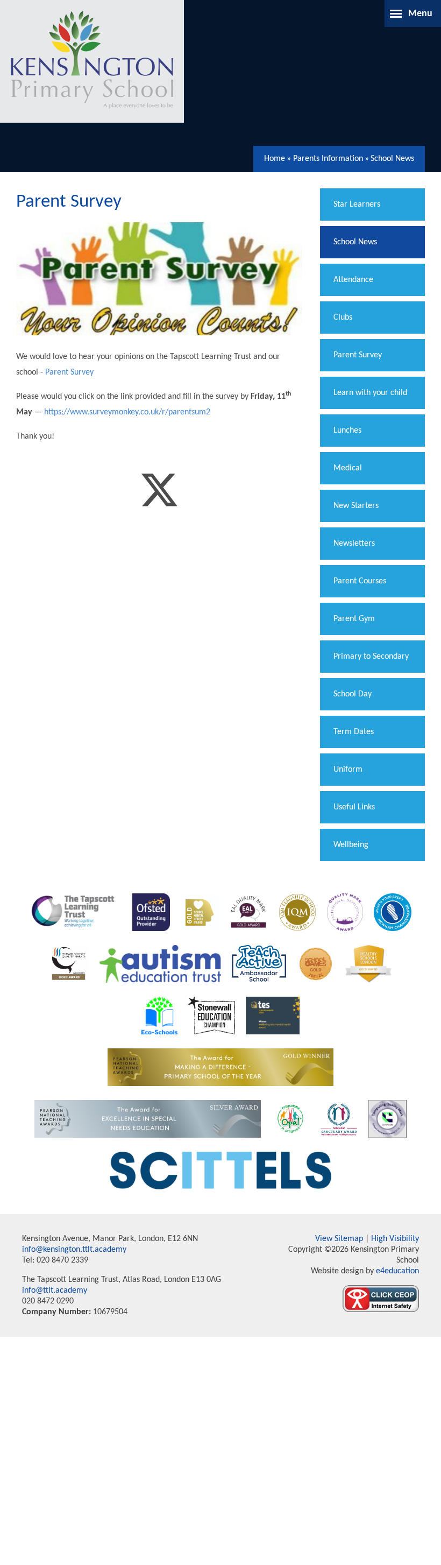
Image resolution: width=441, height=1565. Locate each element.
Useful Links (354, 807)
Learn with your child (370, 393)
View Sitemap (339, 1239)
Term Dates (353, 732)
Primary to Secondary (371, 656)
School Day (352, 694)
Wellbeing (350, 845)
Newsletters (354, 543)
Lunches (347, 430)
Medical (347, 468)
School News (392, 158)
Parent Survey (69, 372)
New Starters (356, 506)
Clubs (342, 317)
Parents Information (328, 158)
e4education (396, 1271)
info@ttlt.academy (54, 1290)
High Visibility (395, 1239)
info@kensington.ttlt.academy (74, 1249)
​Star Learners (356, 204)
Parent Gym (354, 619)
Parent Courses (359, 581)
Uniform (347, 769)
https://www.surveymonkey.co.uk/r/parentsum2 (127, 412)
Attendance (353, 280)
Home (274, 158)
